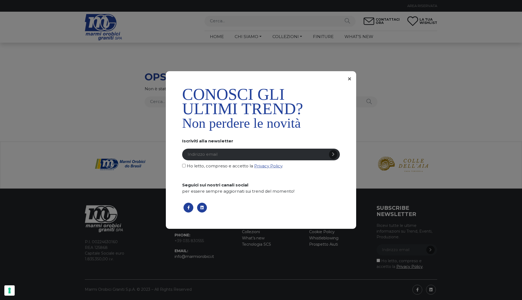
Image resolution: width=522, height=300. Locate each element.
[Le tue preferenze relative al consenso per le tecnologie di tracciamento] (9, 290)
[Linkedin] (202, 207)
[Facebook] (188, 207)
